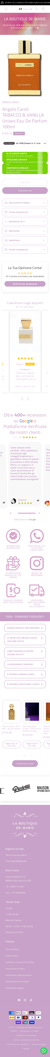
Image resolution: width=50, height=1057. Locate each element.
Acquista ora (25, 190)
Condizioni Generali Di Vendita (20, 962)
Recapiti (26, 1048)
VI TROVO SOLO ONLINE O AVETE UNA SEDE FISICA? (22, 639)
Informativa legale (39, 1044)
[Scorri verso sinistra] (19, 756)
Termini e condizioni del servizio (26, 1040)
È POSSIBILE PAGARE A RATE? (20, 674)
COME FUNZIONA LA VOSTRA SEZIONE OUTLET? (20, 653)
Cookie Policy (12, 955)
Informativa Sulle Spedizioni (19, 975)
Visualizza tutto (25, 763)
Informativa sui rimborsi (29, 1031)
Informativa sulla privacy (26, 1035)
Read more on (25, 519)
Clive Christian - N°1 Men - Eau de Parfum (11, 727)
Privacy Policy (12, 949)
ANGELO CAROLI (10, 102)
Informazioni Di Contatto (17, 981)
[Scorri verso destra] (31, 756)
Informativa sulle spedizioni (18, 1044)
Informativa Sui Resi (15, 968)
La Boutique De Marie (23, 1027)
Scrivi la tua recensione (25, 283)
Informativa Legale (15, 988)
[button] (6, 9)
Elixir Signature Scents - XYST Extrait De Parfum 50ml (32, 728)
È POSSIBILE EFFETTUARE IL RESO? (23, 684)
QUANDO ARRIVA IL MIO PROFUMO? (23, 628)
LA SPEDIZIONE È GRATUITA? (20, 664)
